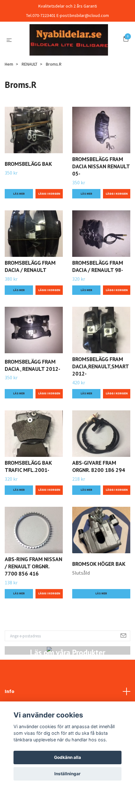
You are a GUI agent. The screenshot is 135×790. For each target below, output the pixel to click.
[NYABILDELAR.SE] (67, 57)
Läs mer (19, 228)
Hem (9, 98)
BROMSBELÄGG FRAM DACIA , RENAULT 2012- (32, 399)
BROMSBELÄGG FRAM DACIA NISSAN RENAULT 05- (101, 201)
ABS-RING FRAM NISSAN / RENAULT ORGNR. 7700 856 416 (33, 601)
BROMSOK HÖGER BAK (99, 598)
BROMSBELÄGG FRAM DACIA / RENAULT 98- (97, 301)
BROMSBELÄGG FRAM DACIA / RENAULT (30, 301)
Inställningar (67, 773)
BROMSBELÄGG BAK (28, 198)
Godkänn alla (67, 757)
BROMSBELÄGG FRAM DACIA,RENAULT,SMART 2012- (100, 401)
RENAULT (29, 98)
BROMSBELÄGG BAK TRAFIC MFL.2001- (28, 501)
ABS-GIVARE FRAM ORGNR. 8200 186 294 (98, 501)
